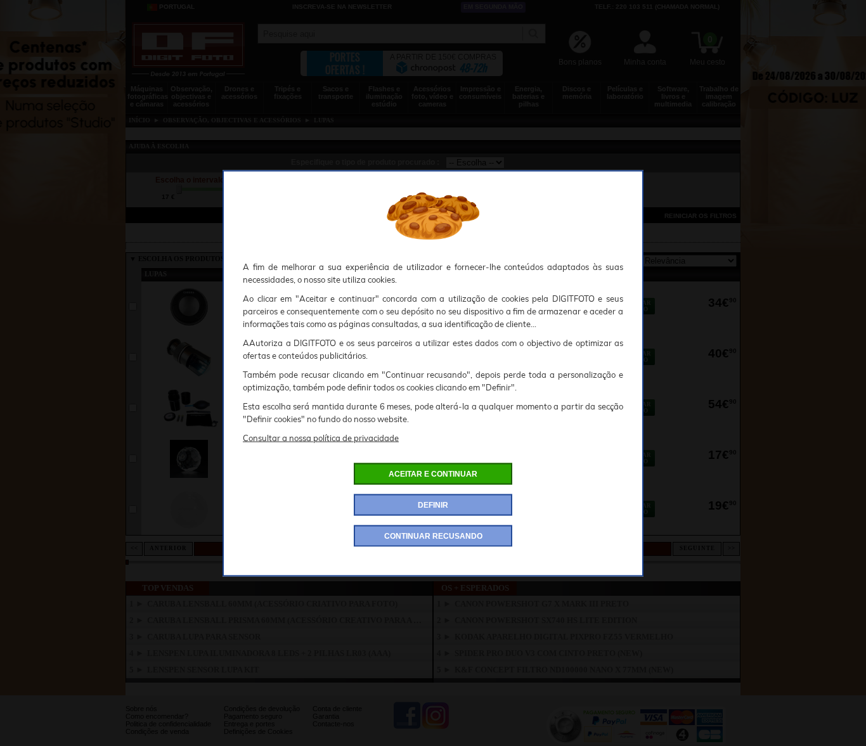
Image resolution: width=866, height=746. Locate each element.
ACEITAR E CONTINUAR (433, 473)
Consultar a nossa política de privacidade (321, 437)
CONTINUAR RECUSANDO (433, 535)
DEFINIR (433, 504)
